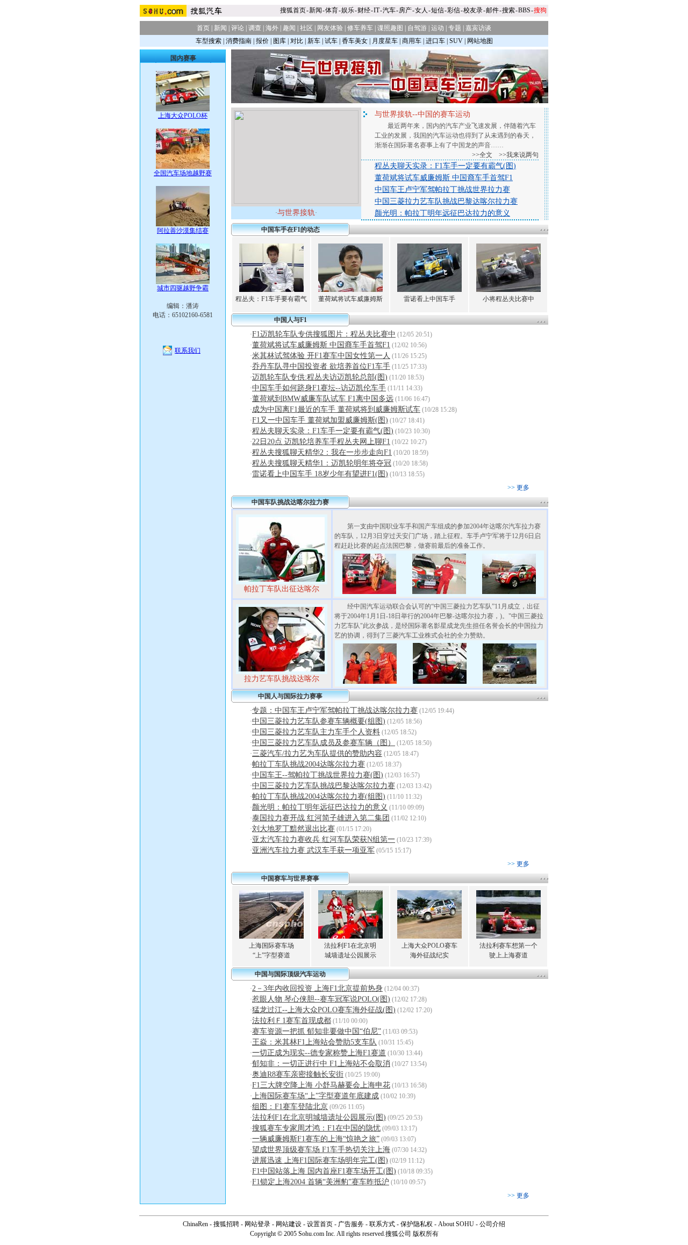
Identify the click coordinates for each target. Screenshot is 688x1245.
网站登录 (257, 1224)
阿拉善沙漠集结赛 (183, 230)
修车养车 (360, 28)
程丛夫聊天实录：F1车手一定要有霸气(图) (445, 166)
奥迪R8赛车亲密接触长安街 (297, 1074)
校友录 (473, 10)
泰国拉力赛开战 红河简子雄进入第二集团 (321, 818)
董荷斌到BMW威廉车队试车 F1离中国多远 (322, 399)
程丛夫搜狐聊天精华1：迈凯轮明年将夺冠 (321, 463)
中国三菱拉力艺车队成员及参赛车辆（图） (323, 743)
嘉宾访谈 (478, 28)
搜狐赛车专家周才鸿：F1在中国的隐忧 (316, 1128)
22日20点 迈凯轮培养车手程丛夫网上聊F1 (321, 442)
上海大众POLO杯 (182, 115)
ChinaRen (195, 1224)
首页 (203, 28)
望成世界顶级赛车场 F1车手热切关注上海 (321, 1150)
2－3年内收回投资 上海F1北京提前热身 (317, 988)
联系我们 (187, 350)
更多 (523, 487)
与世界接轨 (296, 213)
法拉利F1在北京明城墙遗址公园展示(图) (319, 1117)
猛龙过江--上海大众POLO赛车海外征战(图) (324, 1010)
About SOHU (456, 1224)
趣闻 (289, 28)
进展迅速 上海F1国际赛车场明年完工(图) (320, 1160)
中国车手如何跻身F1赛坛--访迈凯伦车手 (319, 388)
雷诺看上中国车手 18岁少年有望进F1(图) (320, 474)
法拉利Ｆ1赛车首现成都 (291, 1021)
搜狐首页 (293, 10)
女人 (421, 10)
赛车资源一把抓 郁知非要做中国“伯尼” (316, 1031)
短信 (437, 10)
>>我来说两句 (519, 155)
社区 (306, 28)
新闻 (315, 10)
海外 (272, 28)
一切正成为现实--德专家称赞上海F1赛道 (319, 1053)
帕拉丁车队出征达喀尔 (281, 589)
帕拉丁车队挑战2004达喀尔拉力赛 (308, 764)
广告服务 (351, 1224)
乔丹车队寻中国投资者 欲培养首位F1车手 (321, 366)
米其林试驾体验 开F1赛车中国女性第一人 (321, 356)
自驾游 (417, 28)
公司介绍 (492, 1224)
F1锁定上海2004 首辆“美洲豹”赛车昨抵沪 (320, 1182)
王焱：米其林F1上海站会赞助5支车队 (314, 1042)
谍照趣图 (390, 28)
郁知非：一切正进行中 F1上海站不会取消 (321, 1064)
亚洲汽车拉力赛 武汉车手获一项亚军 (313, 850)
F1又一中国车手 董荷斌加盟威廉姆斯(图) (320, 420)
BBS (524, 10)
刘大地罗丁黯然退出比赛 (293, 829)
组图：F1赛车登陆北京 (290, 1107)
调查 (254, 28)
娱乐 (347, 10)
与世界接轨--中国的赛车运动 (422, 114)
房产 (405, 10)
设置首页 (320, 1224)
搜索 (508, 10)
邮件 (492, 10)
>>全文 (482, 155)
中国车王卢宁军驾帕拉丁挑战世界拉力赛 (442, 189)
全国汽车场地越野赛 (183, 173)
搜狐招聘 (226, 1224)
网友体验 (330, 28)
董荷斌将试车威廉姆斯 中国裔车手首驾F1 (444, 178)
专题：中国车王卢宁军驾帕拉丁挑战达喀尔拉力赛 (335, 710)
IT (376, 10)
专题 (454, 28)
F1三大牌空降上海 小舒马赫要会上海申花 (321, 1085)
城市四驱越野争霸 (183, 288)
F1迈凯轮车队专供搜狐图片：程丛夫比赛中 (324, 334)
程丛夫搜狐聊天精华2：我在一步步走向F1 (322, 452)
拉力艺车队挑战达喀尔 (281, 679)
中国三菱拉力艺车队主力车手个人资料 (316, 732)
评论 (237, 28)
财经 (363, 10)
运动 (437, 28)
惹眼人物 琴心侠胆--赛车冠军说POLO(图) (321, 999)
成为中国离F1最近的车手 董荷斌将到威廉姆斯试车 (336, 409)
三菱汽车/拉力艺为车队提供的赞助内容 (317, 753)
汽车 (389, 10)
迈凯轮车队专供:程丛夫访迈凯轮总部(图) (320, 377)
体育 (331, 10)
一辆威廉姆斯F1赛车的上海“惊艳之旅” (315, 1139)
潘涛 (192, 306)
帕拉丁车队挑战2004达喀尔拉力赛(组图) (318, 796)
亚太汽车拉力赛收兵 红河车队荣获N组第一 (323, 839)
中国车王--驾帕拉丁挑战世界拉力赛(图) (317, 775)
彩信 (453, 10)
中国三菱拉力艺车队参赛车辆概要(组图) (318, 721)
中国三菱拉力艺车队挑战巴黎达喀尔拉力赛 (446, 201)
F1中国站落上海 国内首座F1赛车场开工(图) (324, 1171)
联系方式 (382, 1224)
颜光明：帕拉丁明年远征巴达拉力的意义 (442, 213)
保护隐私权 (416, 1224)
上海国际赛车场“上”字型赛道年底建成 (315, 1096)
